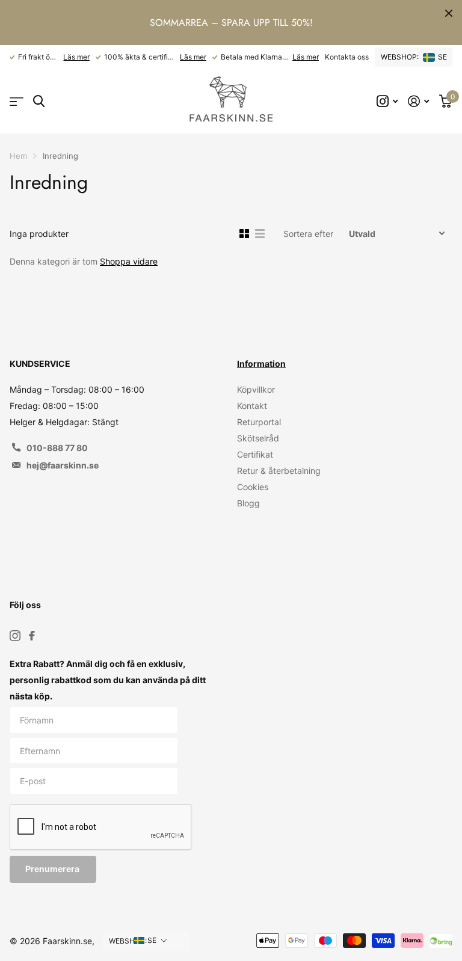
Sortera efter (308, 234)
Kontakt (252, 406)
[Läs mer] (387, 101)
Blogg (248, 503)
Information (261, 363)
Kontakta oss (347, 56)
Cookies (252, 487)
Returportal (259, 422)
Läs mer (76, 56)
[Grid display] (244, 234)
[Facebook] (32, 635)
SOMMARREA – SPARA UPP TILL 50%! (231, 22)
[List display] (260, 234)
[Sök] (39, 101)
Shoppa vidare (129, 261)
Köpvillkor (256, 389)
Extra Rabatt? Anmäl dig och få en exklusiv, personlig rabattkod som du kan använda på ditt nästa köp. (108, 680)
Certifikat (255, 454)
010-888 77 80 (57, 448)
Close (449, 13)
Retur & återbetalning (279, 470)
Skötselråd (258, 438)
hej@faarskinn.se (62, 465)
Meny (16, 101)
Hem (18, 156)
